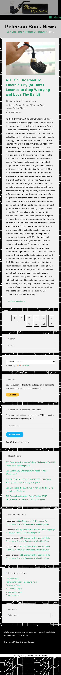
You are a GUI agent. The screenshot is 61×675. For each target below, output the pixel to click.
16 (43, 323)
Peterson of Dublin (13, 585)
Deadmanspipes (12, 579)
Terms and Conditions (37, 655)
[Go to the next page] (51, 324)
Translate (25, 365)
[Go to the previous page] (14, 318)
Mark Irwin (13, 101)
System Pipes (19, 108)
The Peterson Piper (14, 589)
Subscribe (15, 435)
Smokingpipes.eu (13, 595)
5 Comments (15, 112)
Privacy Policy (20, 655)
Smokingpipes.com (14, 592)
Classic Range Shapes (19, 105)
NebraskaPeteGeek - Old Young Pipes (21, 582)
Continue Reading (17, 300)
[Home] (8, 32)
